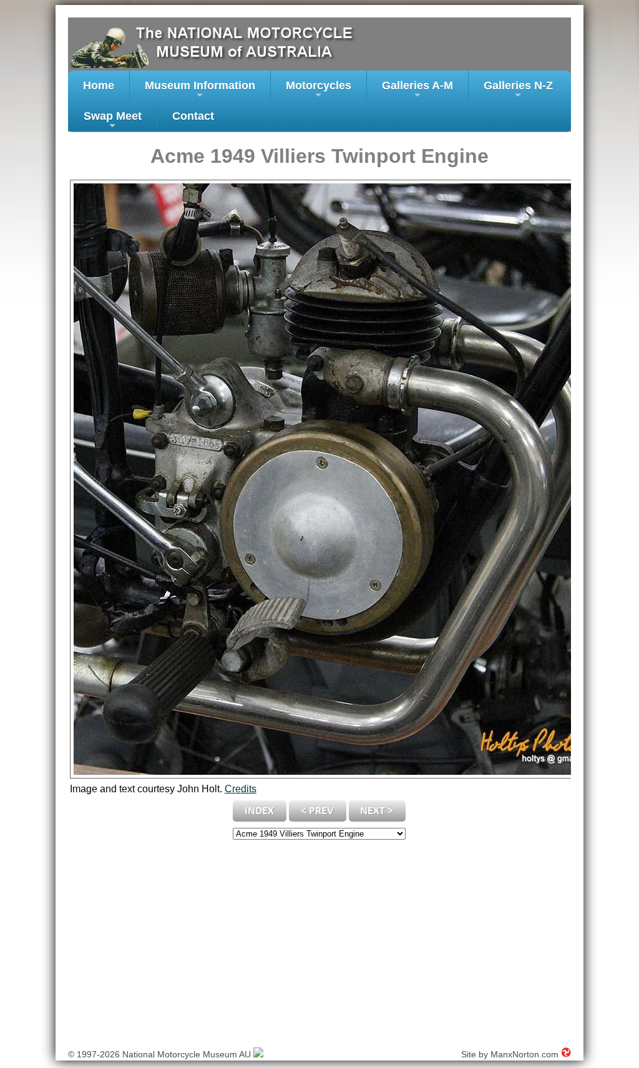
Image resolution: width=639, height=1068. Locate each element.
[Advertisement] (319, 940)
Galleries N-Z (518, 90)
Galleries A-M (417, 90)
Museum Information (200, 90)
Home (98, 85)
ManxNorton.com (524, 1054)
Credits (240, 789)
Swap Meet (113, 121)
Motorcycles (318, 90)
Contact (193, 116)
